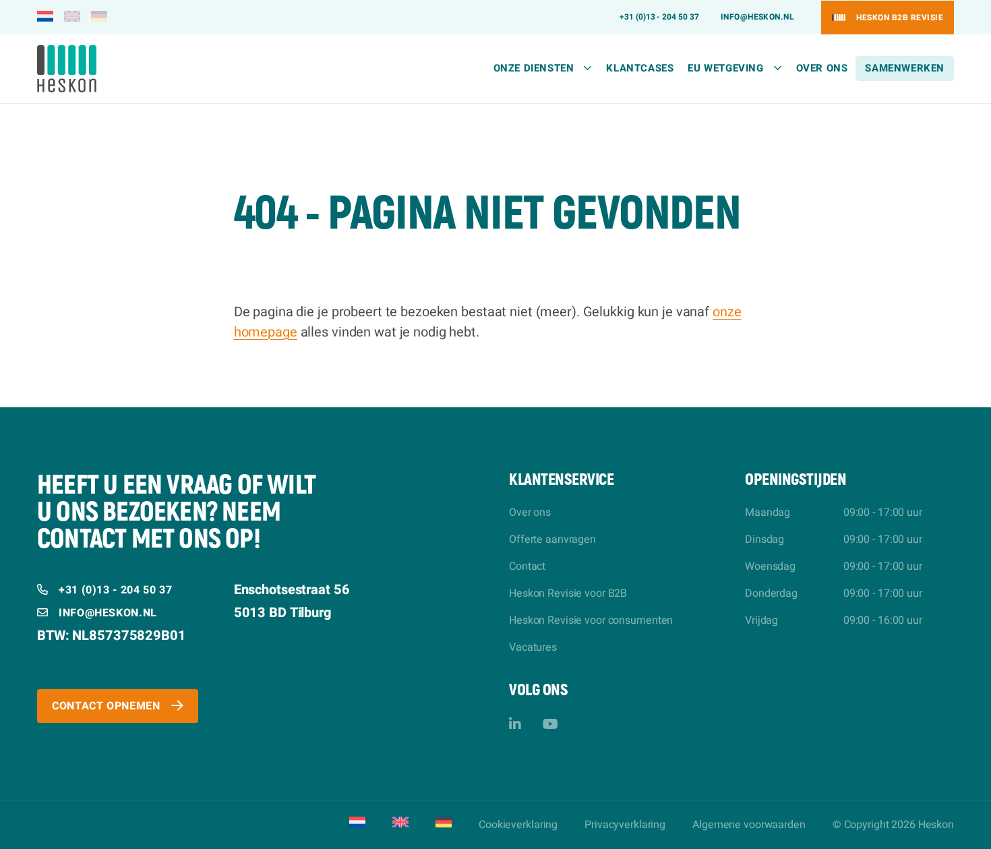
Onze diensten (533, 68)
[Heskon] (66, 68)
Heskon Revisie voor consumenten (591, 620)
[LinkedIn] (515, 724)
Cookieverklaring (518, 825)
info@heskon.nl (758, 17)
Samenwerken (904, 68)
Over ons (822, 68)
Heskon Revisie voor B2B (568, 593)
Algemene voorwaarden (749, 825)
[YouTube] (550, 724)
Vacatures (533, 647)
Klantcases (639, 68)
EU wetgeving (725, 68)
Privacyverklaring (624, 825)
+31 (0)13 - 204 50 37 (659, 17)
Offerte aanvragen (552, 539)
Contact (527, 566)
